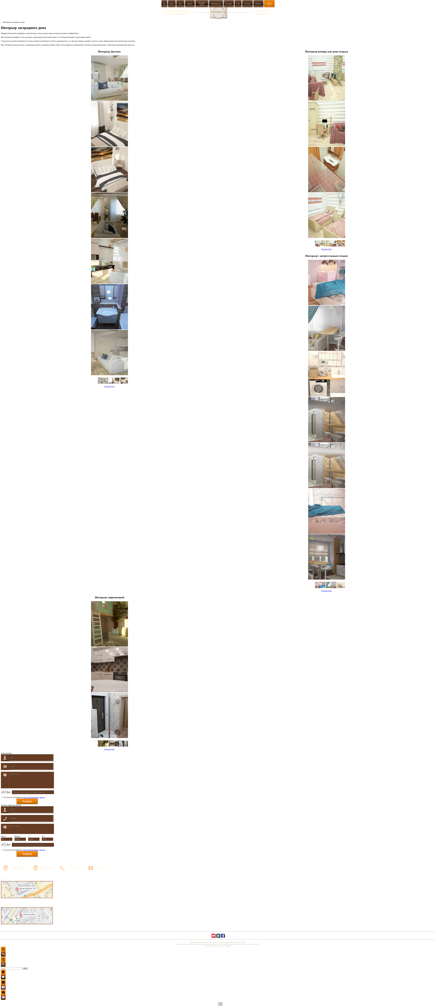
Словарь (229, 4)
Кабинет (258, 4)
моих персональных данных (34, 797)
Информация (216, 4)
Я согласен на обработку (24, 797)
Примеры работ (201, 4)
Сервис (189, 4)
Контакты (247, 4)
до (43, 836)
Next (113, 386)
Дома (172, 4)
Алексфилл (227, 946)
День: (3, 836)
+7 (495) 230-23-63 (76, 868)
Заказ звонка (269, 4)
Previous (107, 386)
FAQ (238, 4)
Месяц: (18, 836)
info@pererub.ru (103, 868)
